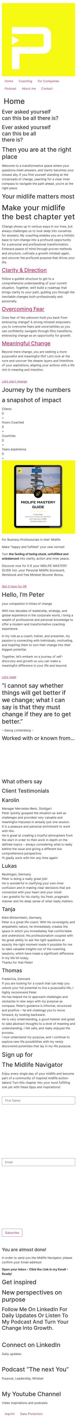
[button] (38, 270)
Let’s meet (9, 677)
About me (29, 88)
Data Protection (31, 1414)
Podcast (10, 88)
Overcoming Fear (23, 309)
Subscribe (12, 1233)
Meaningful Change (26, 343)
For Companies (48, 81)
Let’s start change (14, 381)
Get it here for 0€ (14, 586)
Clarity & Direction (24, 270)
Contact (47, 88)
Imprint (10, 1414)
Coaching (25, 81)
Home (9, 81)
